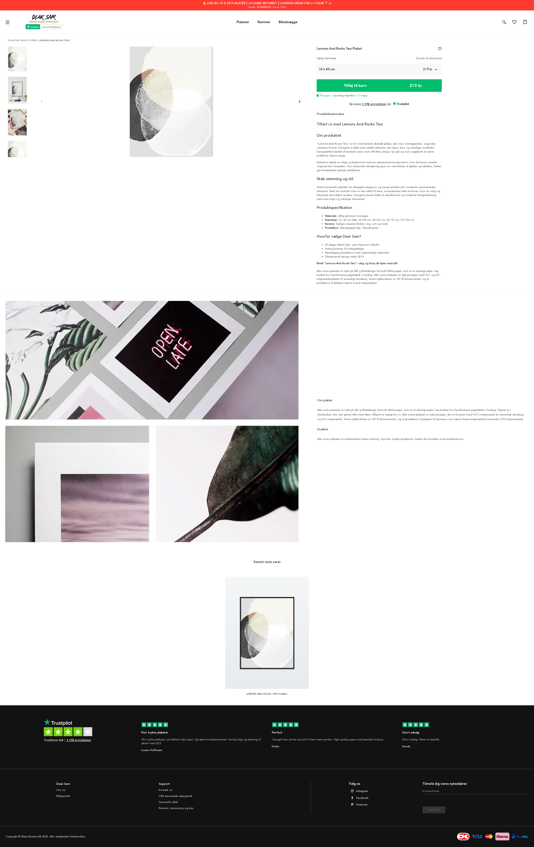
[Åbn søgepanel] (504, 22)
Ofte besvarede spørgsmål (175, 796)
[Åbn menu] (8, 22)
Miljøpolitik (63, 796)
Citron (33, 40)
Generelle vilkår (168, 802)
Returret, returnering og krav (176, 808)
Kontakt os (165, 790)
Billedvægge (288, 22)
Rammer (264, 22)
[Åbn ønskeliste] (514, 22)
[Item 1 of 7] (170, 102)
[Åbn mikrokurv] (525, 22)
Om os (60, 790)
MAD (24, 40)
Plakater (243, 22)
